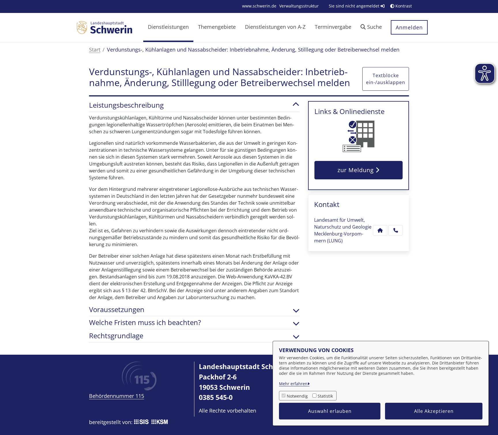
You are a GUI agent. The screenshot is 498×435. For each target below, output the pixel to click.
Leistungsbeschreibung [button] (126, 105)
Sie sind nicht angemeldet (354, 6)
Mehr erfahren (293, 383)
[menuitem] (259, 6)
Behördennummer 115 (116, 395)
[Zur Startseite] (104, 27)
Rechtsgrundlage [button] (116, 336)
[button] (371, 27)
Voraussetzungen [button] (116, 309)
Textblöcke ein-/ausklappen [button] (385, 79)
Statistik (325, 396)
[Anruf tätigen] (395, 230)
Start (94, 49)
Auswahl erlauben (330, 411)
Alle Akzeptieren (434, 411)
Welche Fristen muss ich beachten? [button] (145, 322)
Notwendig (297, 396)
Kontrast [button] (403, 6)
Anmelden (409, 27)
